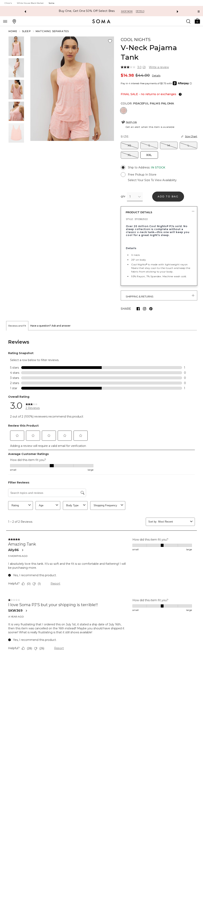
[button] (197, 20)
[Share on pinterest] (150, 308)
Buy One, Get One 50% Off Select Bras (87, 11)
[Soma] (101, 21)
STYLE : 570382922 (137, 219)
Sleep (26, 31)
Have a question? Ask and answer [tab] (50, 325)
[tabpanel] (101, 495)
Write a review (159, 67)
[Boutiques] (14, 21)
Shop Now (127, 11)
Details (156, 75)
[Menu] (5, 21)
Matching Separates (52, 31)
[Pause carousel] (198, 11)
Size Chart (191, 136)
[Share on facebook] (138, 308)
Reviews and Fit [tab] (17, 325)
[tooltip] (179, 94)
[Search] (188, 21)
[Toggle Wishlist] (110, 41)
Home (13, 31)
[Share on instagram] (144, 308)
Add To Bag (168, 196)
